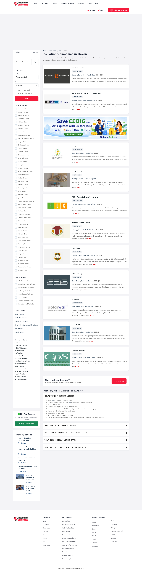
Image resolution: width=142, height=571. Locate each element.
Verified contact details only (25, 90)
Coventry (94, 543)
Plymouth (74, 101)
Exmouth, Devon (23, 168)
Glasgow (114, 528)
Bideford (74, 75)
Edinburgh (114, 524)
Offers (90, 3)
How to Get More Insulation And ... (24, 439)
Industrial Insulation (20, 363)
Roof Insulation (19, 353)
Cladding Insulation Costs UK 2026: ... (27, 467)
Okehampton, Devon (24, 214)
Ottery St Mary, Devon (24, 217)
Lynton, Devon (22, 198)
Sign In (92, 10)
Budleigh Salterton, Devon (26, 138)
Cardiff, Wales (22, 297)
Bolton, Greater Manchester (26, 287)
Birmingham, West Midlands (26, 284)
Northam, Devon (23, 211)
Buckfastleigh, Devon (24, 135)
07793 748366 (77, 97)
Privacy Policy (47, 545)
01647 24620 (77, 277)
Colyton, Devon (22, 148)
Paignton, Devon (23, 221)
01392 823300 (77, 303)
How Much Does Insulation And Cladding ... (27, 449)
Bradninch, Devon (23, 125)
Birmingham (95, 526)
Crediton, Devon (23, 151)
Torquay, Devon (22, 254)
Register (45, 538)
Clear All (35, 53)
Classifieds (81, 3)
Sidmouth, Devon (23, 234)
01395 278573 (77, 252)
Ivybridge (74, 230)
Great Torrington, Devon (25, 171)
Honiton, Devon (22, 178)
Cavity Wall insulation (21, 318)
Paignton (74, 358)
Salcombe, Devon (23, 227)
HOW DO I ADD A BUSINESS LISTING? (59, 396)
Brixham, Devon (22, 132)
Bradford (95, 532)
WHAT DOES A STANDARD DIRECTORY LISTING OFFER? (66, 433)
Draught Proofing (20, 374)
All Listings (46, 525)
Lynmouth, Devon (23, 194)
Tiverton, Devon (22, 250)
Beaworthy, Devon (23, 119)
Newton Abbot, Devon (24, 204)
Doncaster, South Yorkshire (26, 304)
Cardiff (94, 539)
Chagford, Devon (23, 142)
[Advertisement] (71, 34)
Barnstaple (75, 179)
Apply (26, 98)
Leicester (113, 538)
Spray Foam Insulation (21, 358)
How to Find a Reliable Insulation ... (26, 459)
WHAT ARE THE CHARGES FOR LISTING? (60, 425)
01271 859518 (77, 175)
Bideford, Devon (23, 122)
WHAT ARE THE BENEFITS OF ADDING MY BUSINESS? (65, 447)
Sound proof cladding (21, 321)
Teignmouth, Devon (24, 247)
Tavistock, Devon (23, 244)
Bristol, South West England (26, 294)
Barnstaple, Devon (23, 115)
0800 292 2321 (77, 200)
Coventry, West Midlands (25, 301)
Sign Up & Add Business (26, 424)
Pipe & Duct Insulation (21, 356)
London (113, 545)
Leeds (113, 535)
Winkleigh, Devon (23, 264)
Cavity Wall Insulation (21, 345)
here (52, 400)
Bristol (94, 536)
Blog (96, 3)
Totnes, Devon (22, 257)
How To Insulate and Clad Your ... (31, 477)
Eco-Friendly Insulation (21, 371)
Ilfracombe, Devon (23, 181)
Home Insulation (19, 366)
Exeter (73, 153)
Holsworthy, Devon (23, 175)
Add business (119, 381)
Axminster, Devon (23, 112)
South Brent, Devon (24, 237)
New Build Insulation (21, 379)
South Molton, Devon (24, 241)
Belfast (94, 522)
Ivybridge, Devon (23, 184)
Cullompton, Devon (24, 155)
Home (35, 3)
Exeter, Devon (22, 165)
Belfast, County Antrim (24, 281)
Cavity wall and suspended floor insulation (26, 325)
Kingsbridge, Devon (24, 188)
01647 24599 (77, 328)
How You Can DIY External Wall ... (31, 488)
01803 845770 (77, 354)
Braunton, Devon (23, 128)
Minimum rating (19, 82)
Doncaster (95, 546)
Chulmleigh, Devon (23, 145)
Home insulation (19, 314)
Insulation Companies (67, 3)
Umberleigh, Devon (24, 260)
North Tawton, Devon (24, 208)
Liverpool (114, 541)
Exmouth (74, 255)
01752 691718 (77, 226)
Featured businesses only (24, 93)
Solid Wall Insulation (21, 348)
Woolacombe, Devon (24, 267)
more (77, 84)
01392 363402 (77, 149)
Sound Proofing (19, 332)
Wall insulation (19, 329)
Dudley (113, 521)
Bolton (94, 529)
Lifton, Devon (22, 191)
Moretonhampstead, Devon (26, 201)
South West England (89, 75)
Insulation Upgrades (20, 376)
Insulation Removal (20, 369)
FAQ (44, 542)
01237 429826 (77, 71)
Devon (80, 75)
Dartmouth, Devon (23, 158)
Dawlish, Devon (22, 161)
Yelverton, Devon (23, 270)
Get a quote (44, 3)
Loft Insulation (19, 343)
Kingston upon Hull (117, 531)
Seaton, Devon (22, 231)
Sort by (17, 74)
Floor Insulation (19, 350)
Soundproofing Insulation (22, 361)
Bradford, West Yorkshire (25, 291)
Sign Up (103, 10)
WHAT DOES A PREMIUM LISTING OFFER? (60, 440)
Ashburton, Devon (23, 109)
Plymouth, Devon (23, 224)
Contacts (54, 3)
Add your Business (120, 10)
